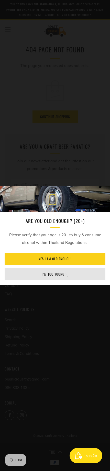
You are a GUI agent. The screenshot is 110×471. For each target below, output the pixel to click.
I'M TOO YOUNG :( (55, 274)
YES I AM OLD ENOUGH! (55, 258)
